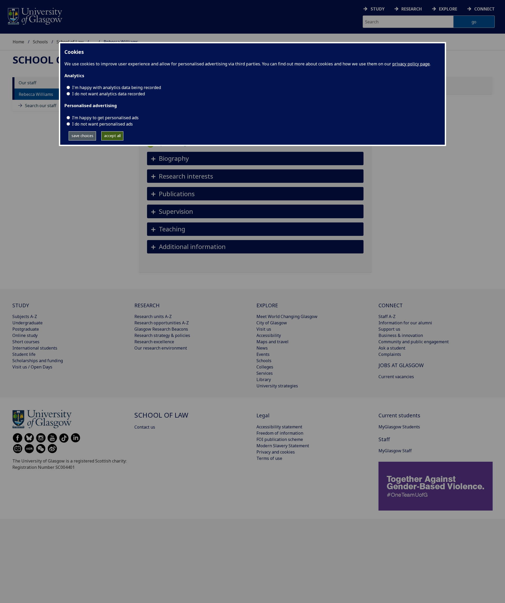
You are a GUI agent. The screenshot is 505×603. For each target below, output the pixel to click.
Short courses (25, 342)
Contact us (144, 427)
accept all (112, 135)
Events (263, 354)
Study (378, 9)
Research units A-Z (153, 316)
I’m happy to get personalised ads (105, 118)
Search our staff (40, 105)
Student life (24, 354)
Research (411, 9)
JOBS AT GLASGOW (401, 365)
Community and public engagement (413, 342)
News (262, 348)
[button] (255, 158)
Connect (484, 9)
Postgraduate (25, 329)
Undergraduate (27, 323)
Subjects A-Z (24, 316)
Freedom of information (279, 433)
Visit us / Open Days (32, 367)
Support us (389, 329)
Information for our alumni (405, 323)
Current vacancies (396, 377)
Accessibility (268, 335)
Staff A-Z (387, 316)
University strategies (277, 386)
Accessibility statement (279, 427)
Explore (448, 9)
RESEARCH (147, 305)
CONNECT (390, 305)
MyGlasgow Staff (395, 451)
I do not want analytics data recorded (108, 94)
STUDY (20, 305)
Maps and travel (272, 342)
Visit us (263, 329)
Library (263, 379)
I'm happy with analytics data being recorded (116, 87)
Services (264, 373)
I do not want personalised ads (102, 124)
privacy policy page (411, 64)
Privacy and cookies (275, 452)
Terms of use (269, 458)
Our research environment (160, 348)
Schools (40, 42)
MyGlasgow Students (399, 427)
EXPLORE (267, 305)
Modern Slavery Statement (282, 446)
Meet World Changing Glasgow (286, 316)
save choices (82, 135)
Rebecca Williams (36, 94)
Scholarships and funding (37, 360)
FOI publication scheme (279, 439)
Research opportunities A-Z (161, 323)
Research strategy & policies (162, 335)
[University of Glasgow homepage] (34, 15)
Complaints (389, 354)
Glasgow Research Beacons (161, 329)
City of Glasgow (271, 323)
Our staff (27, 83)
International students (34, 348)
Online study (25, 335)
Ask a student (391, 348)
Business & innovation (400, 335)
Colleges (264, 367)
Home (18, 42)
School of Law (53, 60)
